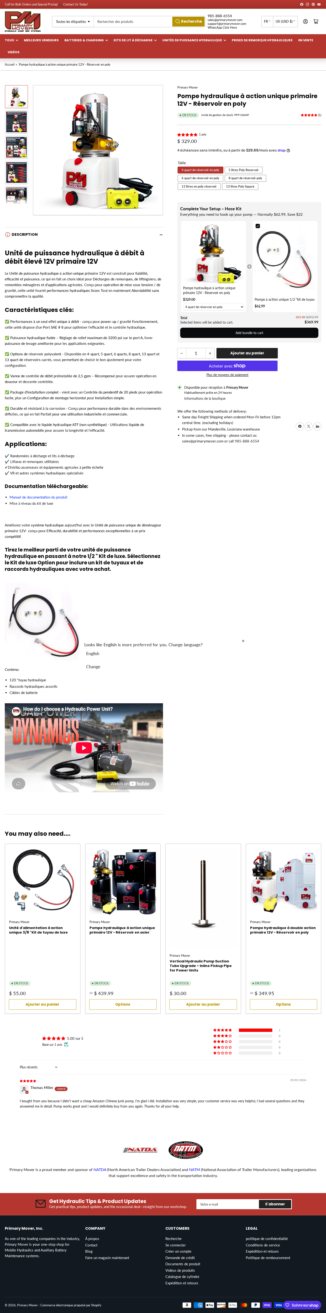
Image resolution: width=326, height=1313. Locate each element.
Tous (9, 40)
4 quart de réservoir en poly (200, 170)
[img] (28, 1080)
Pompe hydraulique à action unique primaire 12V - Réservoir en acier (122, 930)
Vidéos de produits (180, 1270)
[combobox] (149, 21)
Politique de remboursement (268, 1257)
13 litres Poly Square (240, 186)
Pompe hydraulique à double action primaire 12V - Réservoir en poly (283, 930)
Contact (91, 1245)
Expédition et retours (181, 1283)
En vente (305, 40)
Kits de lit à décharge (133, 40)
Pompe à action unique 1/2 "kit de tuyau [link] (285, 299)
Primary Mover (187, 87)
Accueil (10, 64)
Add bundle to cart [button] (249, 333)
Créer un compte (178, 1251)
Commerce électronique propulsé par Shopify (70, 1305)
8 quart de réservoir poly (245, 178)
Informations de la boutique (205, 398)
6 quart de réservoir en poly (200, 178)
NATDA (100, 1169)
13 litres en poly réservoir (199, 186)
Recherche (173, 1238)
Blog (89, 1251)
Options (122, 1004)
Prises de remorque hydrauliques (262, 40)
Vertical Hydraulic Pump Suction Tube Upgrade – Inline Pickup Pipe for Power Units (201, 966)
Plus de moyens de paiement (227, 375)
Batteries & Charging (84, 40)
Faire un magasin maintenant (107, 1257)
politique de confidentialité (267, 1238)
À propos (92, 1238)
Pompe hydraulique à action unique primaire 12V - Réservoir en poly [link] (209, 290)
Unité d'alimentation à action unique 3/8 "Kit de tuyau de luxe (38, 930)
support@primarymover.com (227, 24)
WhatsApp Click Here (222, 27)
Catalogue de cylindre (182, 1276)
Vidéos (14, 52)
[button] (187, 134)
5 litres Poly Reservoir (244, 170)
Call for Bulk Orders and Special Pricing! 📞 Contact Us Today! (46, 4)
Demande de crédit (180, 1257)
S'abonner (275, 1204)
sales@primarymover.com (225, 20)
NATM (194, 1169)
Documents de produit (182, 1264)
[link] (213, 253)
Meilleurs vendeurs (41, 40)
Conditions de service (263, 1245)
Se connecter (175, 1245)
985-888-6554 (220, 16)
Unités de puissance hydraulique (192, 40)
